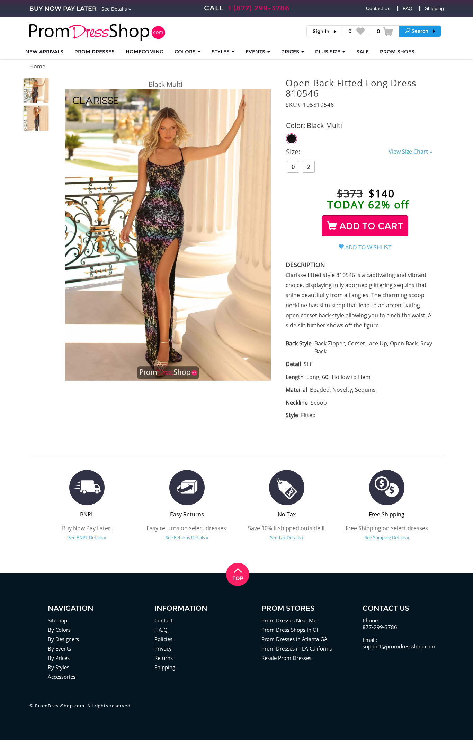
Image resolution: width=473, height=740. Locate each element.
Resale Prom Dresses (286, 657)
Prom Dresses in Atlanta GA (294, 639)
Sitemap (57, 620)
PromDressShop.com (59, 706)
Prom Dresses (94, 52)
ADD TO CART (370, 226)
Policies (163, 639)
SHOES (397, 52)
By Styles (58, 667)
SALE (362, 52)
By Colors (59, 629)
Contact (163, 620)
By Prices (59, 657)
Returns (163, 657)
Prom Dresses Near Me (288, 620)
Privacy (163, 648)
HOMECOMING (144, 52)
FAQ (407, 8)
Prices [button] (291, 52)
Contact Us (378, 8)
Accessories (61, 676)
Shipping (434, 8)
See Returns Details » (187, 537)
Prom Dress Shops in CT (290, 629)
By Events (59, 648)
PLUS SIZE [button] (328, 52)
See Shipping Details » (387, 537)
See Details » (116, 9)
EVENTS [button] (256, 52)
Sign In (321, 31)
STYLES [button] (221, 52)
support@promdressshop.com (399, 646)
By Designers (63, 639)
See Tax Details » (287, 537)
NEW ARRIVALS (44, 52)
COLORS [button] (186, 52)
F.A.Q (161, 629)
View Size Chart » (410, 151)
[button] (420, 31)
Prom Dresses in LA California (296, 648)
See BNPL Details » (87, 537)
